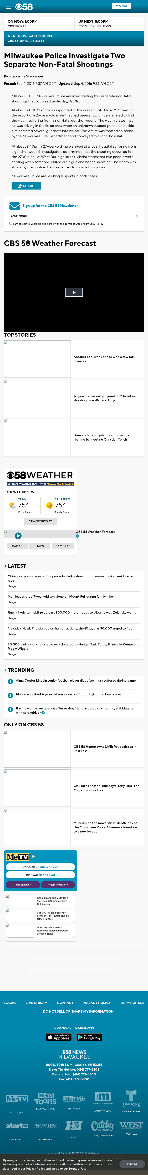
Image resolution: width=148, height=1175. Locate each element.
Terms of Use (73, 224)
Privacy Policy (94, 224)
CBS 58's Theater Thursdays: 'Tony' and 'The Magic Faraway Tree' (106, 788)
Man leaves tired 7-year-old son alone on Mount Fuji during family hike (60, 597)
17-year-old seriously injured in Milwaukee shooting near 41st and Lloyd (105, 398)
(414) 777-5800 (84, 1074)
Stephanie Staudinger (26, 76)
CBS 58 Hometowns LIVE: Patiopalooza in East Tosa (105, 749)
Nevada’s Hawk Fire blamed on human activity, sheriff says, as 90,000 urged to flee (70, 628)
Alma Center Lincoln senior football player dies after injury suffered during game (76, 681)
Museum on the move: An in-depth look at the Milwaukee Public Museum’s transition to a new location (105, 827)
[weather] (12, 505)
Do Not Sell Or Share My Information (78, 1012)
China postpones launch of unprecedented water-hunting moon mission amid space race (70, 578)
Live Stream (37, 1003)
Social (10, 1003)
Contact (65, 1003)
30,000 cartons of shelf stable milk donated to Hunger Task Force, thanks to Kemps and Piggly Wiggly (74, 646)
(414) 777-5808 (88, 1070)
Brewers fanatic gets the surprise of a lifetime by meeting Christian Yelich (101, 437)
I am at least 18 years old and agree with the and (58, 224)
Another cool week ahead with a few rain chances (104, 359)
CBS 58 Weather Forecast (96, 532)
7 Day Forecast (40, 521)
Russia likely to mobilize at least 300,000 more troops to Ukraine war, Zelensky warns (72, 612)
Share (123, 6)
